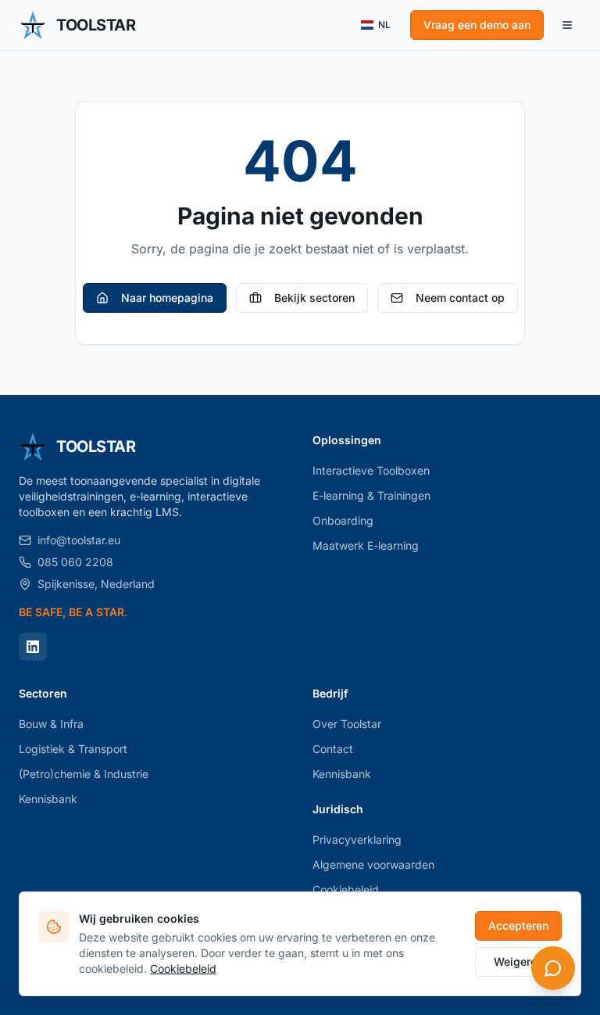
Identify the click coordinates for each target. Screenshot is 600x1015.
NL (384, 24)
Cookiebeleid (183, 968)
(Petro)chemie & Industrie (83, 773)
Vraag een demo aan (476, 24)
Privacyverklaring (357, 839)
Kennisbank (48, 798)
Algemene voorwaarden (373, 864)
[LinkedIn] (33, 647)
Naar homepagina (167, 297)
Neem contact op (460, 297)
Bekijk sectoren (314, 297)
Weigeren (518, 961)
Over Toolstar (346, 723)
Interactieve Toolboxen (371, 470)
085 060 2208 (75, 561)
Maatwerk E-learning (365, 545)
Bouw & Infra (51, 723)
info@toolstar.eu (79, 540)
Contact (332, 748)
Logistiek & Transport (73, 748)
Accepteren (518, 925)
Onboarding (342, 520)
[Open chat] (553, 968)
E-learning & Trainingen (371, 495)
